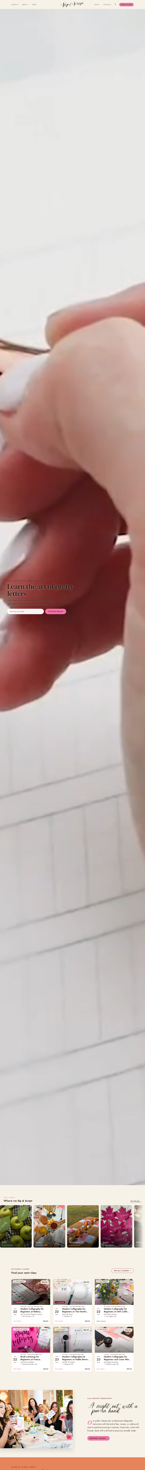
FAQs (34, 5)
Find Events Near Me (55, 611)
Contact (107, 5)
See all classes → (122, 1271)
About (25, 5)
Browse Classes (98, 1438)
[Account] (115, 4)
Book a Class (126, 4)
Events (14, 5)
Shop (96, 5)
